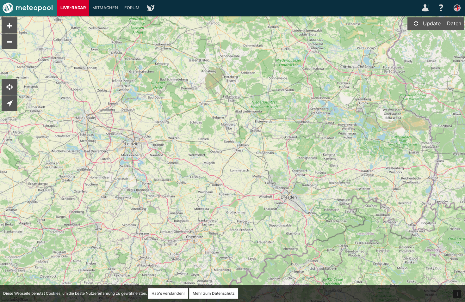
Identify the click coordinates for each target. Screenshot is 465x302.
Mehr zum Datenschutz (214, 293)
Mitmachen (105, 7)
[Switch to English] (457, 8)
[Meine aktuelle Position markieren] (9, 87)
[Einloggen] (425, 8)
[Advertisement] (416, 129)
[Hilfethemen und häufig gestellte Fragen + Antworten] (441, 8)
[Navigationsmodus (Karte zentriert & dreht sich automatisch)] (9, 103)
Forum (132, 7)
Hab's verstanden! (168, 293)
